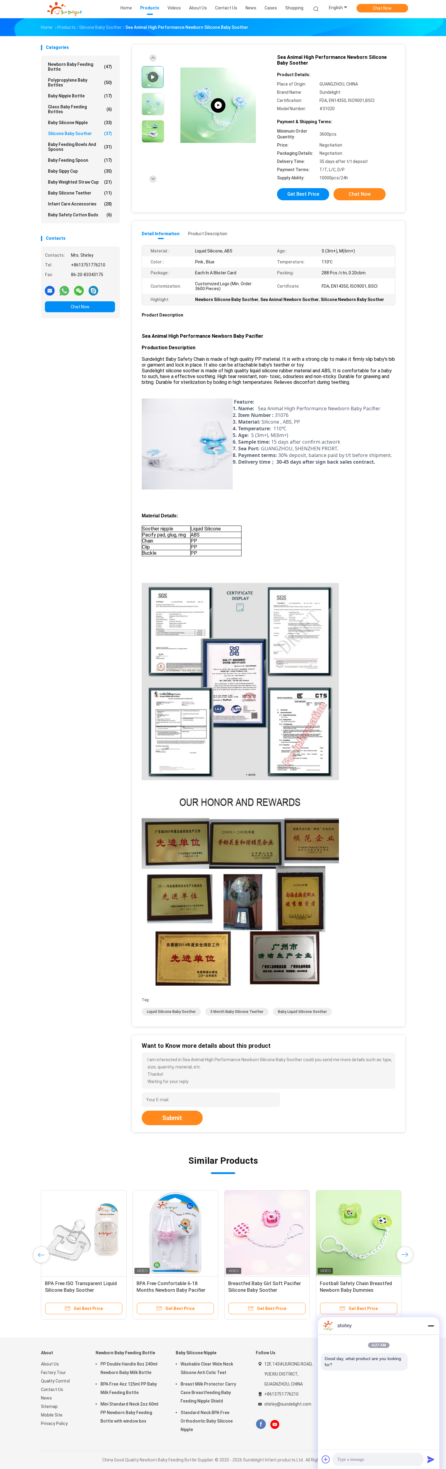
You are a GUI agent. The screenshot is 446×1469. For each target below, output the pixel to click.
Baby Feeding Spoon (80, 160)
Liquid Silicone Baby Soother (171, 1012)
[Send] (431, 1459)
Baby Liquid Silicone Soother (302, 1012)
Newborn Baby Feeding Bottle (80, 67)
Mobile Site (52, 1415)
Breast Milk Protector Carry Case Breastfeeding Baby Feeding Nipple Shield (208, 1392)
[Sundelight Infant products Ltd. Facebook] (261, 1424)
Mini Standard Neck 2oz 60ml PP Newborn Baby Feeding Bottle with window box (129, 1412)
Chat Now (382, 8)
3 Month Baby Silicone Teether (236, 1012)
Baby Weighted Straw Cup (80, 182)
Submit (172, 1118)
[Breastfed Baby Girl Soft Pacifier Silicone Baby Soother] (267, 1232)
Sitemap (49, 1406)
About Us (50, 1364)
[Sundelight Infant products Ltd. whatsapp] (64, 290)
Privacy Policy (54, 1423)
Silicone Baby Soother (80, 133)
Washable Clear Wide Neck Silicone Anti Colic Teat (207, 1368)
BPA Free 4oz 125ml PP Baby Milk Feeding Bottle (128, 1388)
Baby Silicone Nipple (80, 122)
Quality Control (55, 1381)
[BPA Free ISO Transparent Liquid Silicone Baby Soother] (83, 1232)
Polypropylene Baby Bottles (80, 82)
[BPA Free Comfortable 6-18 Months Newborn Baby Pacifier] (218, 105)
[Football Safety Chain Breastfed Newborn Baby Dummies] (358, 1232)
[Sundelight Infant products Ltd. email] (50, 290)
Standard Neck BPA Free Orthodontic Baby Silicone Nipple (207, 1421)
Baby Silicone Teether (80, 193)
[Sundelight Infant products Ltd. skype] (93, 290)
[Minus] (430, 1325)
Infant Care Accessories (80, 203)
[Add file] (326, 1459)
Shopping (294, 7)
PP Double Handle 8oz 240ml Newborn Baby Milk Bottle (128, 1368)
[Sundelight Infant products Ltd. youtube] (275, 1424)
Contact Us (52, 1389)
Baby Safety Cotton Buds (80, 214)
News (46, 1398)
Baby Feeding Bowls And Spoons (80, 147)
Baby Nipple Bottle (80, 95)
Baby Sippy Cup (80, 171)
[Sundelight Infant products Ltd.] (64, 9)
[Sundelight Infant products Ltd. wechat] (79, 290)
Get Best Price (303, 194)
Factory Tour (53, 1372)
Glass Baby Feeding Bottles (80, 109)
